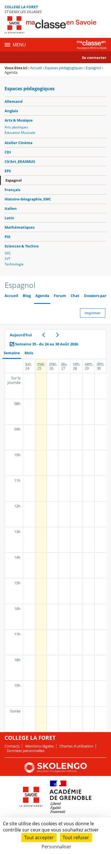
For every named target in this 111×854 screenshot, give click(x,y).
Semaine (12, 353)
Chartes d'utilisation (76, 746)
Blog (27, 295)
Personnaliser (56, 846)
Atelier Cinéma (18, 142)
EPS (8, 170)
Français (12, 189)
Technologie (14, 264)
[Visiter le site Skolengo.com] (55, 771)
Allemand (13, 101)
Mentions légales (39, 746)
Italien (11, 208)
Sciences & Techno (22, 246)
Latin (9, 217)
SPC (8, 253)
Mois (28, 353)
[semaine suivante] (57, 334)
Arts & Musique (19, 120)
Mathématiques (19, 227)
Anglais (11, 110)
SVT (8, 258)
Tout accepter (39, 837)
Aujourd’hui (21, 334)
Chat (75, 295)
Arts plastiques (16, 127)
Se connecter (94, 57)
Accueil (36, 67)
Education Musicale (20, 132)
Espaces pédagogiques (64, 67)
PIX (8, 236)
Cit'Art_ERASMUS (20, 161)
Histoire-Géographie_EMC (28, 199)
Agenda (42, 295)
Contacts (12, 746)
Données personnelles (25, 750)
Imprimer (92, 313)
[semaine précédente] (43, 334)
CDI (8, 152)
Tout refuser (76, 837)
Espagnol (93, 67)
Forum (60, 295)
